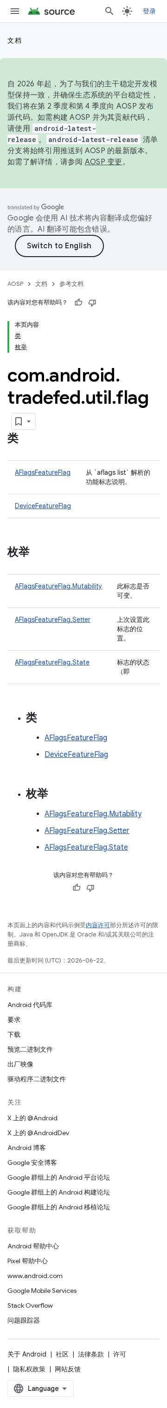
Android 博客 (26, 1147)
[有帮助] (78, 303)
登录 (149, 11)
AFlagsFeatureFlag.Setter (52, 619)
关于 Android (26, 1354)
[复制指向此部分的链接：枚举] (39, 552)
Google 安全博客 (32, 1162)
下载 (13, 1034)
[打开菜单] (15, 11)
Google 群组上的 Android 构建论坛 (58, 1192)
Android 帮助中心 (33, 1246)
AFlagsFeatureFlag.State (52, 662)
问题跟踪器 (23, 1320)
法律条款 (91, 1354)
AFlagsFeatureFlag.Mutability (58, 586)
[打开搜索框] (109, 11)
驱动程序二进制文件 (36, 1079)
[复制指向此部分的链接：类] (28, 439)
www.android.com (35, 1276)
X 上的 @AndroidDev (38, 1133)
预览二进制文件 (30, 1049)
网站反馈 (68, 1369)
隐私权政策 (29, 1369)
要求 (13, 1019)
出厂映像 (20, 1064)
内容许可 (98, 925)
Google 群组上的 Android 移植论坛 (58, 1207)
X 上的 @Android (32, 1118)
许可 (119, 1354)
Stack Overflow (30, 1305)
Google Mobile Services (42, 1290)
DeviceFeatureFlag (43, 506)
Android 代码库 (29, 1005)
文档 (14, 40)
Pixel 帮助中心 (27, 1261)
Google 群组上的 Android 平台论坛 (58, 1177)
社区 (62, 1354)
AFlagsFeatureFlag (43, 472)
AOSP (15, 284)
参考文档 (71, 284)
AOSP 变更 (103, 162)
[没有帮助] (92, 303)
